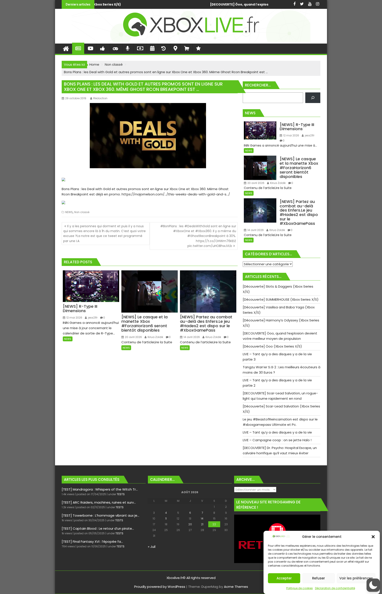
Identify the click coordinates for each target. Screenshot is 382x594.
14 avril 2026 (191, 337)
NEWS (69, 212)
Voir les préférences (356, 578)
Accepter (284, 578)
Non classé (81, 212)
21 (202, 524)
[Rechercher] (312, 97)
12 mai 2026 (74, 317)
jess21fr (92, 317)
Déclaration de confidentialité (335, 588)
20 (190, 524)
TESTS (121, 494)
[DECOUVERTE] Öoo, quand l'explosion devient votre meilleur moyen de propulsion (177, 4)
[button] (373, 537)
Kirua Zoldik (155, 337)
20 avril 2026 (133, 337)
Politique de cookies (299, 588)
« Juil (151, 546)
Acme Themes (236, 586)
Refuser (318, 578)
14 (202, 518)
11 (166, 518)
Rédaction (100, 98)
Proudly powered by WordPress (159, 586)
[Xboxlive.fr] (191, 40)
